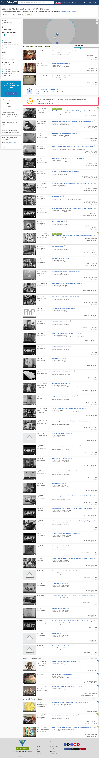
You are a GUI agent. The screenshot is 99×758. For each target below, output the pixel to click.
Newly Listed (7, 29)
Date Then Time (8, 22)
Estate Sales (5, 37)
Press (51, 749)
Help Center (53, 751)
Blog (38, 751)
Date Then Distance (9, 27)
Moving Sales (7, 42)
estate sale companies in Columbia (68, 11)
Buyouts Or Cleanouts (10, 73)
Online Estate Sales (9, 49)
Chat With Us (23, 748)
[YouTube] (74, 744)
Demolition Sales (8, 75)
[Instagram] (71, 744)
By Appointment (8, 47)
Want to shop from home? (47, 89)
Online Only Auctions (9, 59)
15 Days (28, 14)
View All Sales (94, 658)
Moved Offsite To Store (10, 67)
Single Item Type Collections (11, 71)
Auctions (4, 52)
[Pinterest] (78, 744)
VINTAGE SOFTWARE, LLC (26, 751)
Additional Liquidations (8, 62)
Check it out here (40, 93)
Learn (38, 748)
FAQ (38, 746)
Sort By (4, 20)
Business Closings (8, 64)
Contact (39, 753)
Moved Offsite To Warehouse (11, 44)
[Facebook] (65, 744)
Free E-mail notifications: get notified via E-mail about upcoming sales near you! (49, 741)
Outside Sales (7, 69)
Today (12, 14)
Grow (38, 749)
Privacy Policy (53, 748)
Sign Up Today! (11, 93)
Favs (6, 14)
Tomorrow (20, 14)
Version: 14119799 (22, 756)
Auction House (8, 57)
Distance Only (7, 24)
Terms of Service (54, 746)
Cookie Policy (53, 753)
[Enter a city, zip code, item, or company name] (52, 2)
